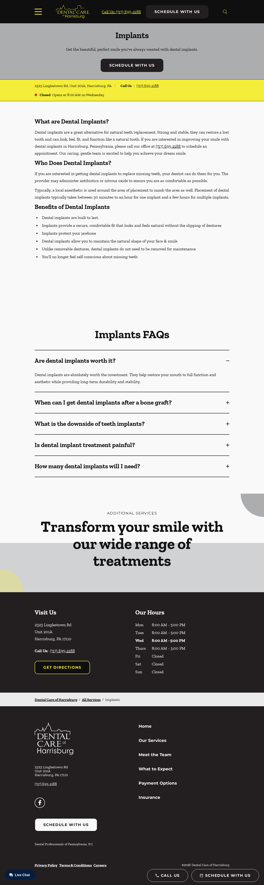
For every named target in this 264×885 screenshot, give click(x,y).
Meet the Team (155, 754)
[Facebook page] (40, 803)
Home (145, 726)
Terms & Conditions (75, 865)
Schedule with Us (177, 11)
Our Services (152, 740)
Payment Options (158, 783)
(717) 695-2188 (148, 86)
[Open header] (39, 11)
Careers (99, 865)
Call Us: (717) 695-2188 (121, 11)
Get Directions (62, 667)
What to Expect (156, 768)
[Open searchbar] (225, 11)
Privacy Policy (46, 865)
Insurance (149, 797)
